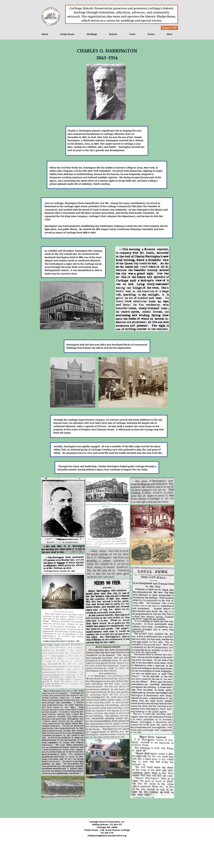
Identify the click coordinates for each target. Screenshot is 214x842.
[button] (151, 34)
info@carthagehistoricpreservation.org (106, 835)
